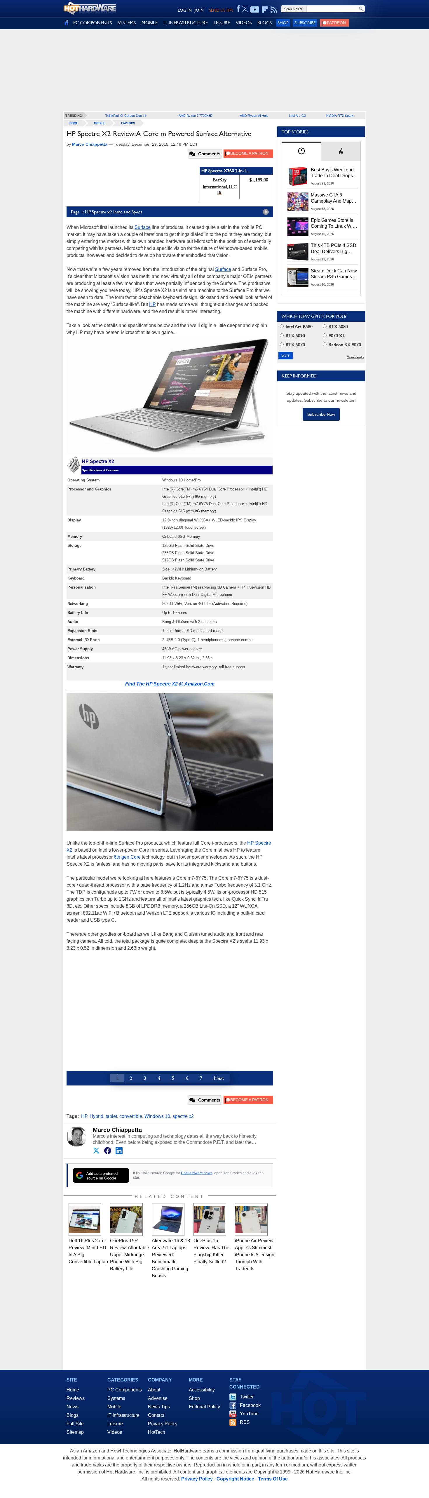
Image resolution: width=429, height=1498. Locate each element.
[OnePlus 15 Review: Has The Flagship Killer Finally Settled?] (210, 1219)
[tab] (301, 151)
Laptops (128, 123)
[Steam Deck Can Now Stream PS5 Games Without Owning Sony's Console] (297, 277)
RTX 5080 (337, 326)
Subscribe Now (321, 414)
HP (152, 304)
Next (219, 1078)
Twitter (247, 1396)
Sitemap (75, 1432)
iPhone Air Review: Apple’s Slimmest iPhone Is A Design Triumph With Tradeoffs (255, 1254)
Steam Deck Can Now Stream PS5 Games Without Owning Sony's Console (334, 274)
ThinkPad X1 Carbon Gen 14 (125, 115)
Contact (156, 1415)
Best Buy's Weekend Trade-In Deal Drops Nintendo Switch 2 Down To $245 (332, 173)
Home (73, 1389)
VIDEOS (244, 22)
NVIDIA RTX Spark (339, 115)
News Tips (159, 1406)
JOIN (199, 10)
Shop (283, 22)
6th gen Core (127, 857)
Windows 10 (157, 1116)
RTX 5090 (295, 335)
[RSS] (274, 9)
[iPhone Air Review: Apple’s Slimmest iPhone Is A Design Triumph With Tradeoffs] (251, 1219)
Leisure (115, 1423)
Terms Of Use (273, 1478)
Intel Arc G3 (297, 115)
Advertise (158, 1398)
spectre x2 (183, 1116)
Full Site (75, 1423)
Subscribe (305, 22)
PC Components (124, 1389)
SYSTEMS (127, 22)
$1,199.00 (258, 179)
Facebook (250, 1405)
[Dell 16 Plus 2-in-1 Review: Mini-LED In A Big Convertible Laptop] (85, 1219)
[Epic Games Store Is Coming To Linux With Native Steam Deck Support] (297, 227)
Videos (114, 1432)
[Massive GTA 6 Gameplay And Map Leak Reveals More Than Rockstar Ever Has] (297, 201)
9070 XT (336, 335)
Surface (143, 227)
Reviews (76, 1398)
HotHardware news (196, 1173)
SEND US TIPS (221, 10)
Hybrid (96, 1116)
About (154, 1389)
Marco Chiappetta (117, 1130)
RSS (245, 1422)
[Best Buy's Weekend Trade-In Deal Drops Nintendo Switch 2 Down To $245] (297, 176)
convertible (130, 1116)
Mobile (99, 123)
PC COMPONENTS (92, 22)
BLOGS (264, 22)
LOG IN (185, 10)
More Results (355, 357)
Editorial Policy (204, 1406)
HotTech (156, 1432)
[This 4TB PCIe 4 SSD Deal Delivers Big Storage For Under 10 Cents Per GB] (297, 252)
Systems (116, 1398)
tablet (111, 1116)
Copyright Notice (235, 1478)
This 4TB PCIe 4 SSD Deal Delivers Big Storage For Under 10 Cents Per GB (333, 249)
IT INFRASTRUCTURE (185, 22)
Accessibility (202, 1389)
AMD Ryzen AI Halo (254, 115)
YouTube (249, 1413)
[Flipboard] (265, 9)
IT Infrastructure (123, 1415)
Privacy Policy (162, 1423)
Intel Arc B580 (299, 326)
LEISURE (222, 22)
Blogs (73, 1415)
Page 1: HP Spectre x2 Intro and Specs (106, 212)
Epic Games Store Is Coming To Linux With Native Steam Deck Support (333, 223)
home (73, 123)
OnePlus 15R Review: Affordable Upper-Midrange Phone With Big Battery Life (129, 1254)
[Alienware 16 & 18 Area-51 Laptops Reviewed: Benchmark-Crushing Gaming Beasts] (168, 1219)
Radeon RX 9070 (344, 344)
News (73, 1406)
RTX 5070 (295, 344)
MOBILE (150, 22)
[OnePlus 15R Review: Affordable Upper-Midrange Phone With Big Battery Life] (126, 1219)
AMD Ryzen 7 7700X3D (195, 115)
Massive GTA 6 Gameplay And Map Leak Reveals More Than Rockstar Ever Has (331, 198)
